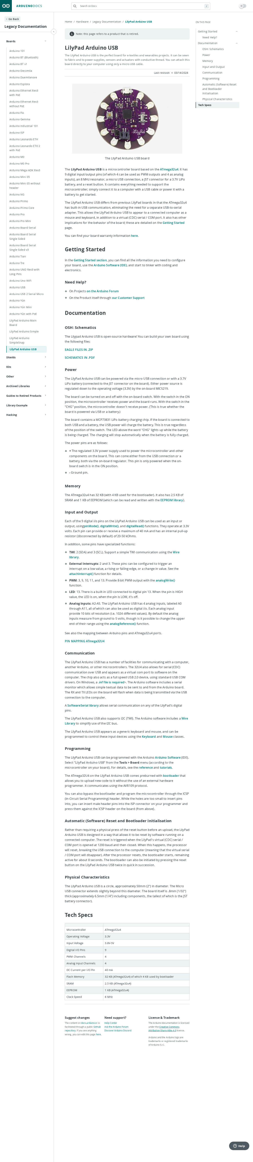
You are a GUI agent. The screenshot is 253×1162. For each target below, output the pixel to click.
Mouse (168, 737)
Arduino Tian (17, 256)
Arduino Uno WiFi (20, 280)
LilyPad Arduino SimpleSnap (19, 340)
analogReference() (123, 624)
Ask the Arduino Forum (116, 1026)
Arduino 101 (17, 51)
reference (146, 767)
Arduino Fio (16, 113)
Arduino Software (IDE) (110, 265)
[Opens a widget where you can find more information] (239, 1146)
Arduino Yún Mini (20, 307)
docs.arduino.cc (89, 1022)
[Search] (75, 6)
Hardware (83, 21)
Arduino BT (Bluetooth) (23, 57)
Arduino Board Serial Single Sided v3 (22, 247)
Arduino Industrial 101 (23, 126)
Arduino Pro (17, 214)
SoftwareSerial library (83, 705)
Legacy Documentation (108, 21)
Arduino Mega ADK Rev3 (24, 170)
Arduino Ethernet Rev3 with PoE (23, 93)
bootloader (171, 776)
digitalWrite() (109, 526)
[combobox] (140, 6)
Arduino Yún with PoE (23, 314)
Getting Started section (90, 260)
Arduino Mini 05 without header (24, 186)
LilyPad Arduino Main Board (22, 323)
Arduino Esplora (19, 84)
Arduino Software (168, 757)
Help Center (110, 1022)
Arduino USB (17, 287)
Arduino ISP (16, 132)
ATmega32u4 (169, 169)
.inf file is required (111, 682)
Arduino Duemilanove (23, 77)
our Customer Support (128, 298)
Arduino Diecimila (20, 70)
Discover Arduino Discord (117, 1030)
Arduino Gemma (19, 119)
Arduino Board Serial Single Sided (22, 237)
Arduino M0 (16, 157)
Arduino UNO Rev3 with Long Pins (24, 272)
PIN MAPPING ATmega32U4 (85, 641)
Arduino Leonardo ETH (23, 139)
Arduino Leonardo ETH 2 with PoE (24, 148)
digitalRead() (135, 526)
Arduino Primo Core (21, 208)
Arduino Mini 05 (19, 177)
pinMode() (91, 526)
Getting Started (173, 223)
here (134, 236)
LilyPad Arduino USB (23, 349)
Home (70, 21)
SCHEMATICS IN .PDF (80, 358)
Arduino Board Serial (22, 227)
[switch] (242, 6)
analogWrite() (165, 580)
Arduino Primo (18, 201)
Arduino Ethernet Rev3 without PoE (23, 104)
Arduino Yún (17, 300)
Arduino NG (16, 194)
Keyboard (149, 737)
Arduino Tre (16, 263)
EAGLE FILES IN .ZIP (79, 350)
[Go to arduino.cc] (6, 6)
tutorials (166, 767)
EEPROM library (171, 500)
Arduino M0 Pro (19, 163)
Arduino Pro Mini (20, 221)
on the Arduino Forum (103, 291)
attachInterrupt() (81, 574)
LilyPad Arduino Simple (24, 331)
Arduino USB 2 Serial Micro (26, 294)
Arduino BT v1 (18, 64)
